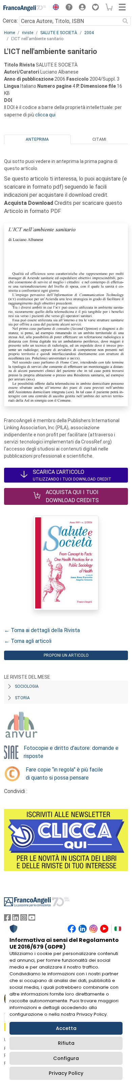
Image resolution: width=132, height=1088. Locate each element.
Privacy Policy (66, 1073)
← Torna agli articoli (27, 641)
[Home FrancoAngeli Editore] (24, 8)
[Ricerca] (125, 21)
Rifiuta (66, 1043)
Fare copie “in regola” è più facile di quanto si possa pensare (64, 773)
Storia (22, 698)
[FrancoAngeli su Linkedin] (15, 919)
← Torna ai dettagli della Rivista (42, 630)
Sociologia (27, 686)
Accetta (66, 1028)
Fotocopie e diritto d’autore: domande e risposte (71, 752)
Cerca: (10, 21)
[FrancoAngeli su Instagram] (23, 919)
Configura (66, 1058)
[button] (54, 8)
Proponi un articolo (66, 655)
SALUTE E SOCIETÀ (58, 32)
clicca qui (45, 114)
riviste (27, 32)
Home (9, 32)
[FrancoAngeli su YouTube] (31, 919)
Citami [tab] (99, 139)
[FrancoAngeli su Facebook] (7, 919)
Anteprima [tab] (37, 139)
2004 (89, 32)
